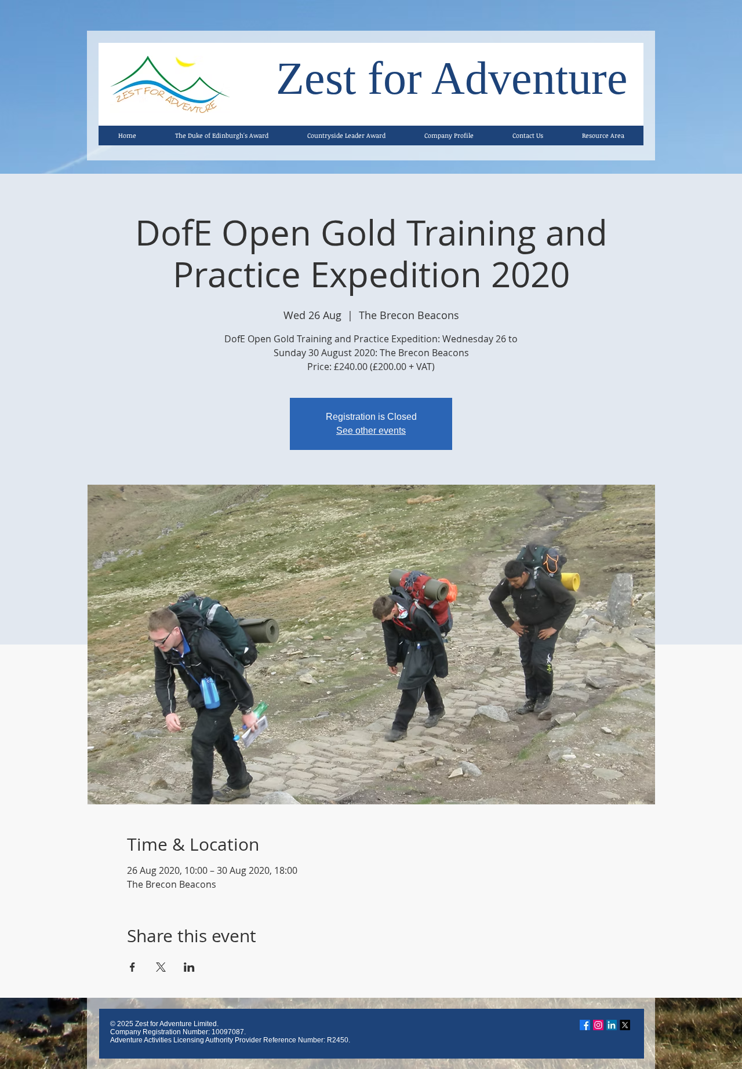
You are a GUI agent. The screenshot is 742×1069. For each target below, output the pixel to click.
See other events (371, 430)
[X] (625, 1025)
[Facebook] (585, 1025)
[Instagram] (598, 1025)
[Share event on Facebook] (132, 967)
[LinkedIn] (611, 1025)
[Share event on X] (160, 967)
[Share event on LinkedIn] (189, 967)
